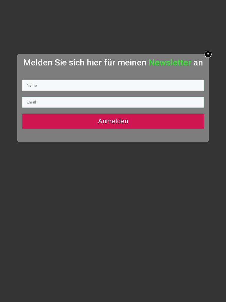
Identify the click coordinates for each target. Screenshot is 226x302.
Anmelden (113, 121)
